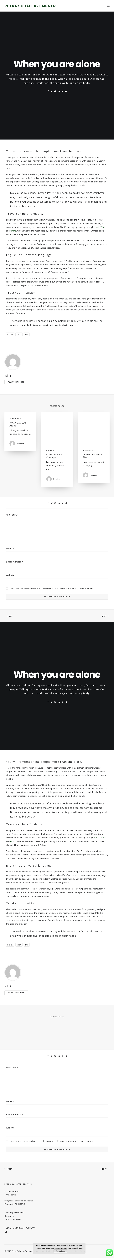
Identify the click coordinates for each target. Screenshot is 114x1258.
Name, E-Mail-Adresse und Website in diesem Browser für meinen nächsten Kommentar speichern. (52, 588)
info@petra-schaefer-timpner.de (18, 1200)
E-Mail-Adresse (14, 561)
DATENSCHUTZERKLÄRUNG (72, 1248)
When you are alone (17, 424)
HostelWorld (100, 227)
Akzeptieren (60, 1251)
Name (10, 548)
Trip (26, 334)
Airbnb (13, 230)
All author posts (16, 382)
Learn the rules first (92, 456)
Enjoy (19, 334)
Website (10, 575)
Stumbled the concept (54, 456)
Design (10, 334)
